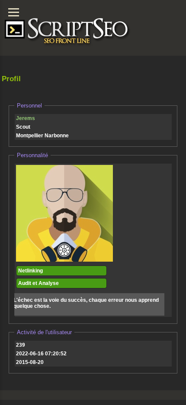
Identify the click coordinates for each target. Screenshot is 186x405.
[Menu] (13, 12)
